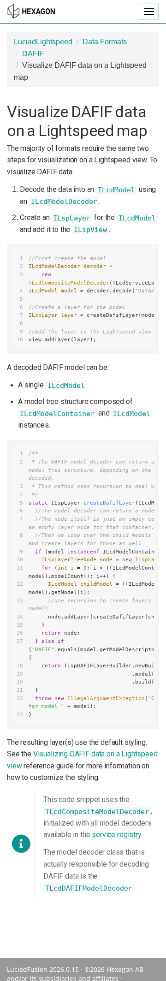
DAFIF (33, 54)
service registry (116, 834)
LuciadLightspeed (43, 42)
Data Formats (105, 42)
